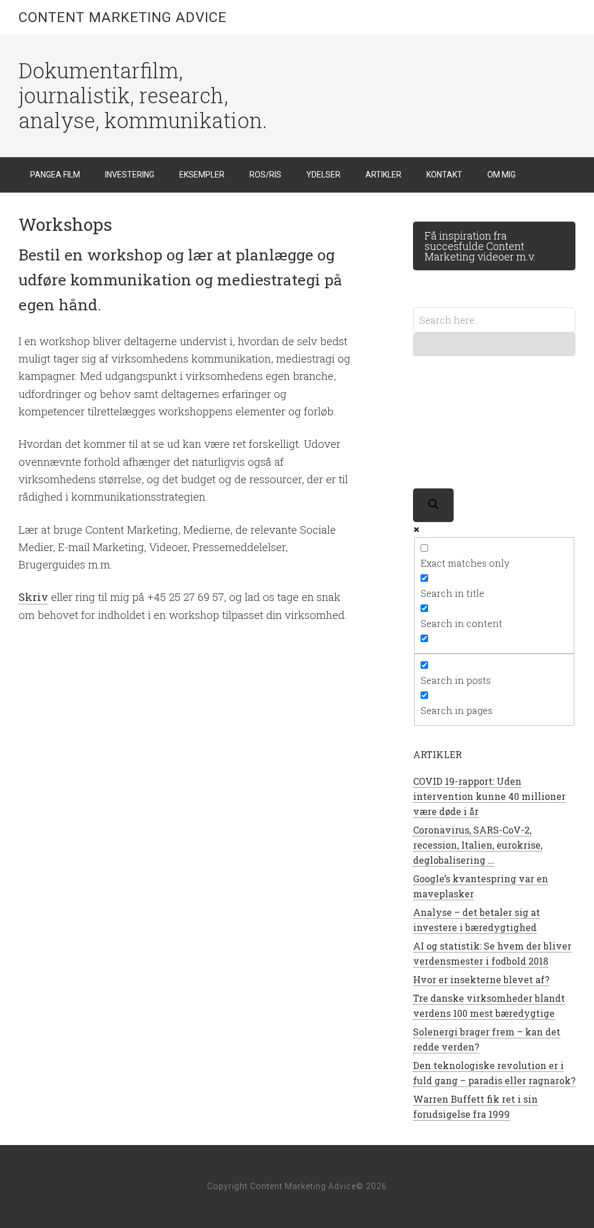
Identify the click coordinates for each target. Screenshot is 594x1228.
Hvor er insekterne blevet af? (481, 979)
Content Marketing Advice (123, 17)
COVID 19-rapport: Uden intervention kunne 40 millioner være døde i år (489, 796)
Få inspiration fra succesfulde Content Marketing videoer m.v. (480, 246)
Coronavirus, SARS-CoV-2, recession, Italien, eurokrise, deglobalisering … (477, 845)
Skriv (33, 596)
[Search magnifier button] (433, 505)
